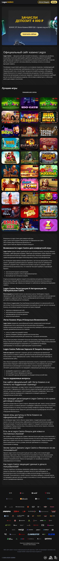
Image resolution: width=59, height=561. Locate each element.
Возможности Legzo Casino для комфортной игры (18, 238)
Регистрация (44, 2)
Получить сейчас (29, 34)
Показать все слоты (30, 92)
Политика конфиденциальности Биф (29, 543)
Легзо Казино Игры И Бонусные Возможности (17, 242)
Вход (54, 2)
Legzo (7, 2)
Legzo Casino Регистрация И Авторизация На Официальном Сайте (23, 240)
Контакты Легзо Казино (29, 544)
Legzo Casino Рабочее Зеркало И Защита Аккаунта (18, 244)
